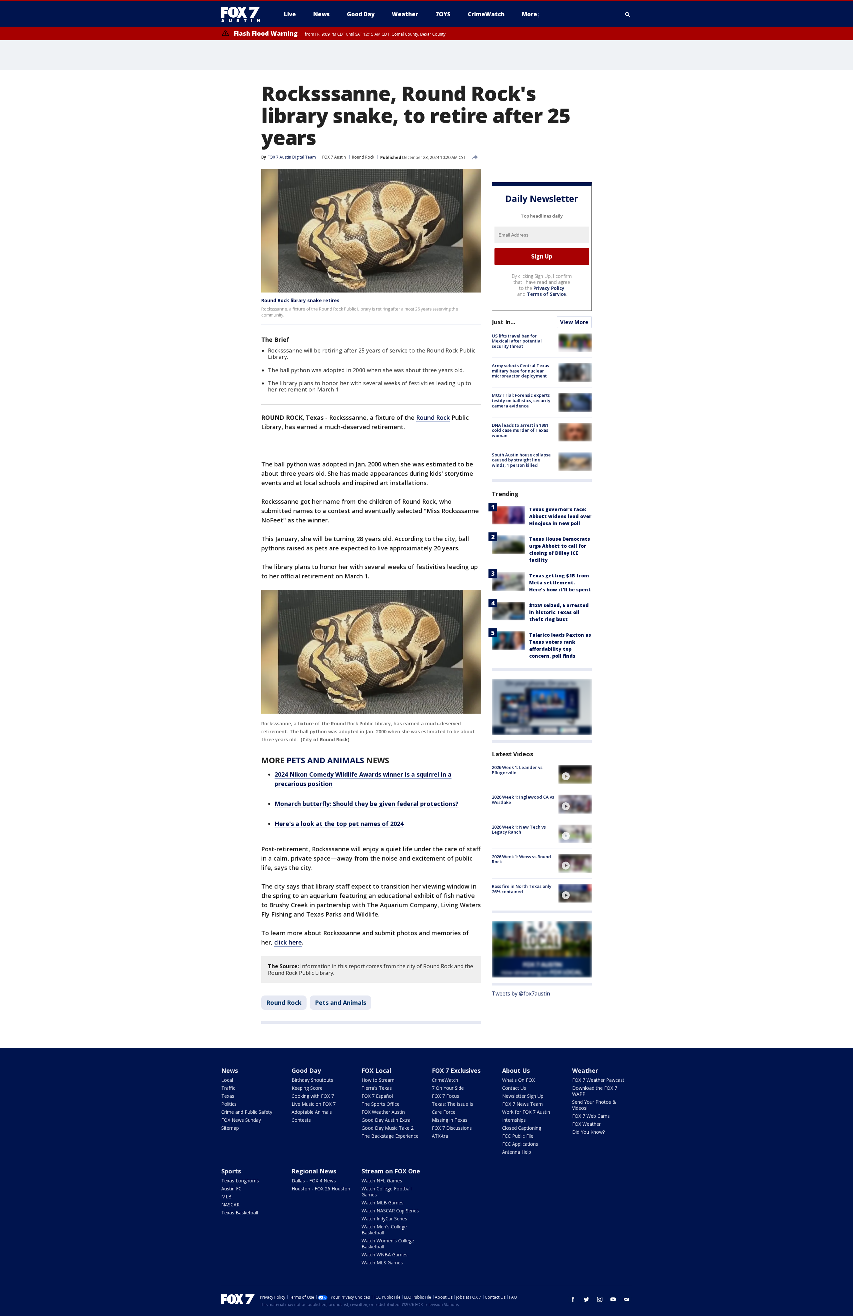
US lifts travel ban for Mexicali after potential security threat (517, 341)
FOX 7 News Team (522, 1104)
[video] (575, 774)
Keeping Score (307, 1088)
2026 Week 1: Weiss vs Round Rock (521, 859)
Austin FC (231, 1188)
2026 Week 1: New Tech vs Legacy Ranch (519, 829)
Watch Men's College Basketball (384, 1229)
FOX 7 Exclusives (456, 1070)
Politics (229, 1104)
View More (574, 322)
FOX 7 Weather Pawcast (598, 1080)
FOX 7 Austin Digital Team (292, 157)
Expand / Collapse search (628, 14)
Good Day (306, 1070)
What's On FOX (518, 1080)
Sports (231, 1171)
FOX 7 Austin (334, 157)
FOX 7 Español (377, 1096)
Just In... (503, 322)
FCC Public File (517, 1136)
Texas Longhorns (240, 1180)
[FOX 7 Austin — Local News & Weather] (243, 14)
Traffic (228, 1088)
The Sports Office (381, 1104)
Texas (227, 1096)
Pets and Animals (340, 1002)
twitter (586, 1299)
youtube (613, 1299)
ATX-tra (440, 1136)
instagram (599, 1299)
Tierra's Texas (377, 1088)
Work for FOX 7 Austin (526, 1112)
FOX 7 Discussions (452, 1128)
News (229, 1070)
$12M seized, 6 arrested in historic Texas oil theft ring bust (559, 612)
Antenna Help (516, 1152)
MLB (226, 1196)
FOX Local (376, 1070)
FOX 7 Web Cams (591, 1116)
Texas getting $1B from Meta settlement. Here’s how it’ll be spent (560, 582)
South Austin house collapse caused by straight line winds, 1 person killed (521, 460)
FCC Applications (520, 1144)
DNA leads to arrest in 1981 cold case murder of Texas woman (520, 430)
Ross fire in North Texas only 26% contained (521, 889)
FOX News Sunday (241, 1120)
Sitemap (230, 1128)
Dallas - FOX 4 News (314, 1180)
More (529, 14)
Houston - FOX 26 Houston (321, 1188)
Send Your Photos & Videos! (594, 1105)
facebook (573, 1299)
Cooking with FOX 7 (313, 1096)
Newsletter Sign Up (522, 1096)
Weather (585, 1070)
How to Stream (378, 1080)
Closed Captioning (521, 1128)
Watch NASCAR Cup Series (390, 1210)
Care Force (443, 1112)
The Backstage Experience (390, 1136)
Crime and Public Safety (246, 1112)
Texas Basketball (239, 1212)
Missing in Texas (449, 1120)
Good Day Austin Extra (386, 1120)
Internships (514, 1120)
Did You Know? (588, 1132)
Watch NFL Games (382, 1180)
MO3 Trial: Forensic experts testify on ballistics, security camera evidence (521, 400)
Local (227, 1080)
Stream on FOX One (391, 1171)
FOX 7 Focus (445, 1096)
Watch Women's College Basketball (388, 1243)
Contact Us (514, 1088)
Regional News (314, 1171)
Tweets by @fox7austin (521, 993)
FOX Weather (586, 1124)
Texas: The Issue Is (452, 1104)
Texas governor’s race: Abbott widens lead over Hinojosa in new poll (560, 516)
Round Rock (363, 157)
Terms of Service (546, 294)
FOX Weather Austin (383, 1112)
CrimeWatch (445, 1080)
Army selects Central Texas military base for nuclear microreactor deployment (520, 370)
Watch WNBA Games (385, 1254)
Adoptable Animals (312, 1112)
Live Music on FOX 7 (314, 1104)
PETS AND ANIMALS (325, 760)
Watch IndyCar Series (384, 1218)
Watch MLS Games (382, 1262)
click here (288, 942)
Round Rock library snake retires (300, 300)
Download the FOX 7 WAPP (594, 1091)
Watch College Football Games (387, 1191)
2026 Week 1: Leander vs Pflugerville (517, 770)
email (626, 1299)
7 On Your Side (448, 1088)
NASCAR (230, 1204)
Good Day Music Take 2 (388, 1128)
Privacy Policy (548, 288)
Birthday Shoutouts (312, 1080)
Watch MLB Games (383, 1202)
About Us (516, 1070)
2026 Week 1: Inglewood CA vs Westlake (523, 799)
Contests (301, 1120)
